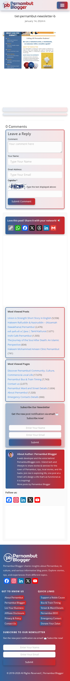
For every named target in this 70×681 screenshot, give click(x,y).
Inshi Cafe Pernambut (20, 335)
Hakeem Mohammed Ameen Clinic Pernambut (33, 349)
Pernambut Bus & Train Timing (24, 379)
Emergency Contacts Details (23, 397)
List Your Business (14, 607)
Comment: (13, 139)
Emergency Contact (51, 618)
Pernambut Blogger (41, 484)
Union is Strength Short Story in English (29, 318)
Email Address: (15, 169)
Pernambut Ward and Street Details (27, 388)
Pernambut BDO (49, 613)
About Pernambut (18, 392)
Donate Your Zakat (50, 623)
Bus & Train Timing (51, 602)
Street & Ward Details (52, 607)
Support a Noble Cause (53, 597)
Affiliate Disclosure (14, 613)
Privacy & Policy (13, 618)
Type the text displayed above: (41, 186)
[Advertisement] (35, 88)
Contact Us (10, 623)
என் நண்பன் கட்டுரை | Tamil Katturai (27, 331)
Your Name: (13, 156)
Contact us (14, 383)
